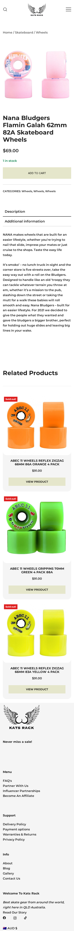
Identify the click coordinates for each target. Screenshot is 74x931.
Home (7, 32)
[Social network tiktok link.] (25, 917)
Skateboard (24, 32)
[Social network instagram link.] (15, 917)
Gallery (8, 873)
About (8, 863)
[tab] (37, 212)
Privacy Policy (14, 839)
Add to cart (37, 173)
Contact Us (11, 878)
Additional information (25, 221)
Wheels (42, 32)
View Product (37, 481)
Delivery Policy (14, 824)
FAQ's (7, 781)
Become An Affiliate (18, 796)
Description (15, 211)
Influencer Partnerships (21, 791)
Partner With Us (15, 786)
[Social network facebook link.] (4, 917)
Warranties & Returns (19, 834)
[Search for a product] (5, 9)
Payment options (16, 829)
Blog (6, 868)
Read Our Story (15, 912)
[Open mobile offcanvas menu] (68, 9)
